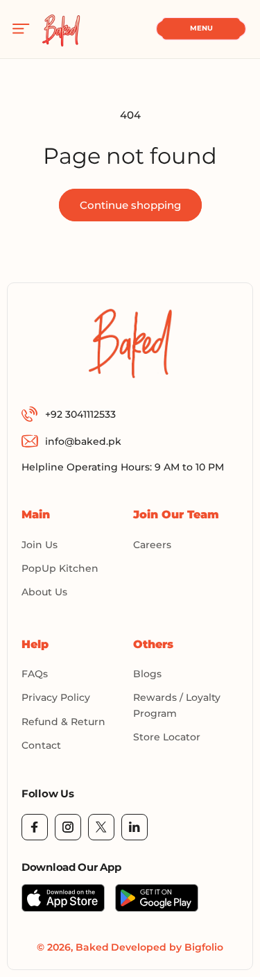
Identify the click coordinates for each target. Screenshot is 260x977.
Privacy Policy (55, 697)
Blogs (147, 674)
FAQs (34, 674)
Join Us (39, 544)
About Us (44, 592)
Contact (41, 745)
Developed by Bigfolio (167, 947)
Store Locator (166, 737)
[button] (21, 29)
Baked (92, 947)
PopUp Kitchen (59, 568)
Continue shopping (130, 205)
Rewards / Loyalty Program (176, 705)
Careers (152, 544)
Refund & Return (63, 721)
